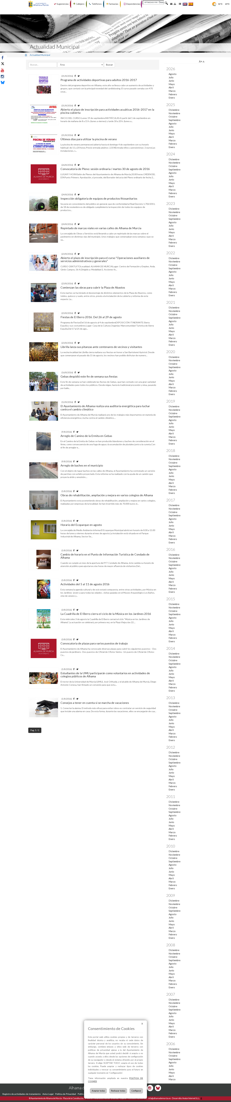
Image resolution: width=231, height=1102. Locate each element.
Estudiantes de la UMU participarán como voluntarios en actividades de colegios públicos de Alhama (105, 674)
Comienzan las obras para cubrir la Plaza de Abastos (92, 287)
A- (204, 61)
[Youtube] (10, 70)
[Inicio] (26, 55)
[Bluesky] (10, 83)
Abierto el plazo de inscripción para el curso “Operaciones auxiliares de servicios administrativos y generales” (105, 259)
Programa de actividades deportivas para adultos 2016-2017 (98, 80)
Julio (171, 77)
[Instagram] (10, 76)
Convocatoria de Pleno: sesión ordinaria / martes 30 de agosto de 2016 (105, 169)
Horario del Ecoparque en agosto (81, 524)
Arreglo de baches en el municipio (81, 465)
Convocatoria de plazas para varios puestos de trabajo (94, 643)
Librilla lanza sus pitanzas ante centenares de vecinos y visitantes (101, 347)
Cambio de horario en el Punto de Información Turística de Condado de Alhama (104, 556)
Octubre (173, 116)
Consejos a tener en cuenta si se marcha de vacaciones (94, 702)
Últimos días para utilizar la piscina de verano (88, 139)
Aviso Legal (47, 1094)
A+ (200, 61)
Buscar (109, 64)
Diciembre (174, 109)
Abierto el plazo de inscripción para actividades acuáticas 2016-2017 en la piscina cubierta (107, 111)
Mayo (172, 84)
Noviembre (174, 113)
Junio (171, 80)
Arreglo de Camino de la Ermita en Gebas (86, 436)
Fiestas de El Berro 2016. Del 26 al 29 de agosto (91, 317)
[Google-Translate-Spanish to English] (185, 4)
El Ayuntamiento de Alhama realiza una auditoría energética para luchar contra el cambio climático (105, 407)
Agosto (172, 74)
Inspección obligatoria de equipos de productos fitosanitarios (98, 198)
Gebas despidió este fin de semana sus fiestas (88, 376)
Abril (171, 87)
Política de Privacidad (65, 1094)
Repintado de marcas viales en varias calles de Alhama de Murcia (100, 228)
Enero (172, 97)
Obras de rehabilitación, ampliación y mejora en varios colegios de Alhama (106, 495)
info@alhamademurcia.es (159, 1098)
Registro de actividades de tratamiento (21, 1094)
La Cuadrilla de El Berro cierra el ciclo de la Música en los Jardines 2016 (105, 613)
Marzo (172, 90)
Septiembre (174, 120)
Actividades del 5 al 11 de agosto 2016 (85, 584)
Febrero (173, 94)
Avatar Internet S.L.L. (191, 1098)
